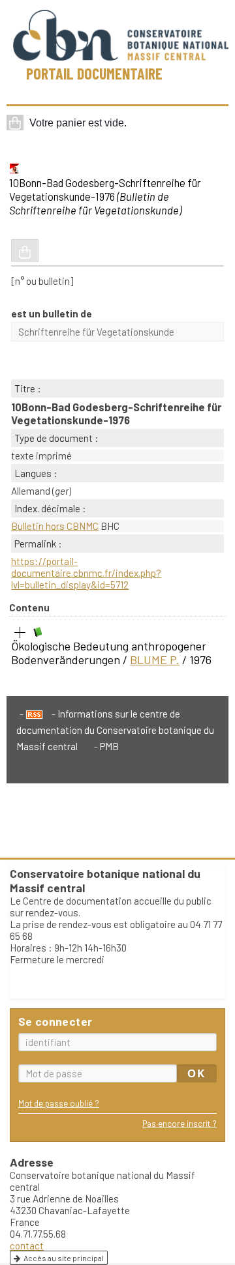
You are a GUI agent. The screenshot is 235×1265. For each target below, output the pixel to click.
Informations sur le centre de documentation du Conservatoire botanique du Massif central (115, 730)
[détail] (20, 632)
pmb (109, 746)
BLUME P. (155, 659)
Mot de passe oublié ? (58, 1103)
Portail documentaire (94, 73)
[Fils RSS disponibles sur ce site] (31, 714)
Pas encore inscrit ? (179, 1123)
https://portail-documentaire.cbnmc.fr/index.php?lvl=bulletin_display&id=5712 (86, 572)
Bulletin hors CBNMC (55, 526)
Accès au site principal (64, 1257)
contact (27, 1245)
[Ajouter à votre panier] (25, 251)
